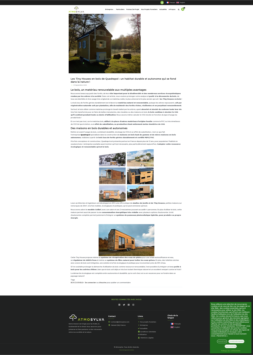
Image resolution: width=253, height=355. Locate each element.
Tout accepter (231, 346)
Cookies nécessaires (236, 341)
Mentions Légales (147, 338)
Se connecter (90, 283)
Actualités (163, 9)
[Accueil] (76, 9)
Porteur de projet (132, 9)
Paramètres (222, 341)
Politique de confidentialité (230, 351)
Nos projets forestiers (149, 9)
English (182, 2)
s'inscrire (102, 283)
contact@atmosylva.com (119, 322)
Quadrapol (85, 135)
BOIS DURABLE (77, 283)
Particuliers (120, 9)
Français (172, 2)
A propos (172, 9)
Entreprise (109, 9)
